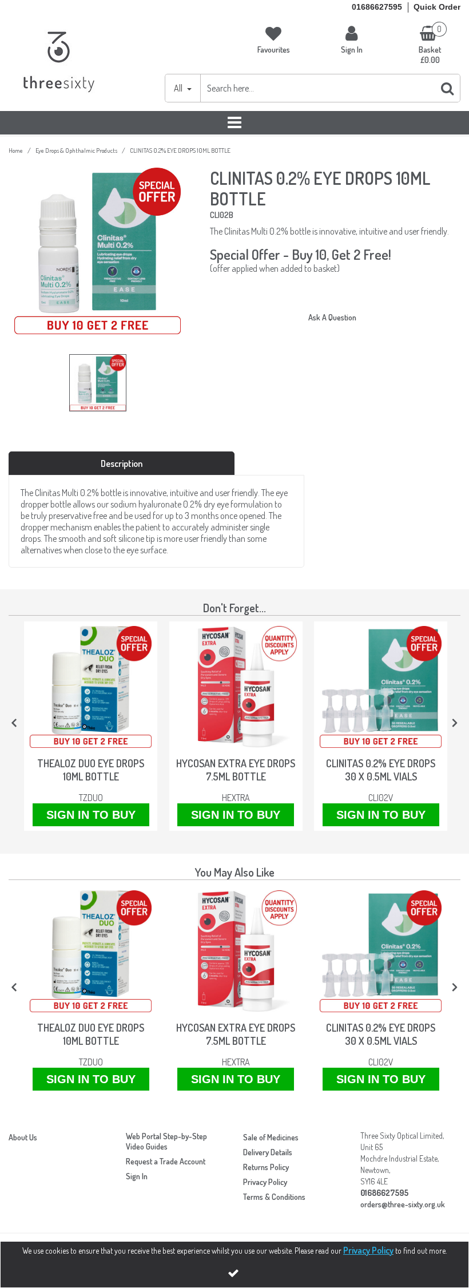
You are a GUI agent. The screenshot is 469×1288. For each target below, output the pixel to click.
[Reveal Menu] (234, 123)
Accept (234, 1273)
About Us (23, 1137)
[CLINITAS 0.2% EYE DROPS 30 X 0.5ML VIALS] (381, 687)
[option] (97, 385)
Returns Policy (266, 1167)
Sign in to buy (91, 815)
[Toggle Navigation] (234, 123)
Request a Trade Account (165, 1161)
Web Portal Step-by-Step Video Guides (166, 1141)
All (179, 88)
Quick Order (437, 6)
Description (121, 463)
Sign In (137, 1176)
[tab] (121, 463)
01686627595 (377, 6)
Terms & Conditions (274, 1197)
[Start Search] (447, 88)
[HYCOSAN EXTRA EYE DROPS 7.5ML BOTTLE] (236, 687)
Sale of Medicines (271, 1137)
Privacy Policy (265, 1182)
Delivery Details (267, 1152)
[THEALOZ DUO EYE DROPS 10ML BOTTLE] (91, 687)
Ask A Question (332, 317)
